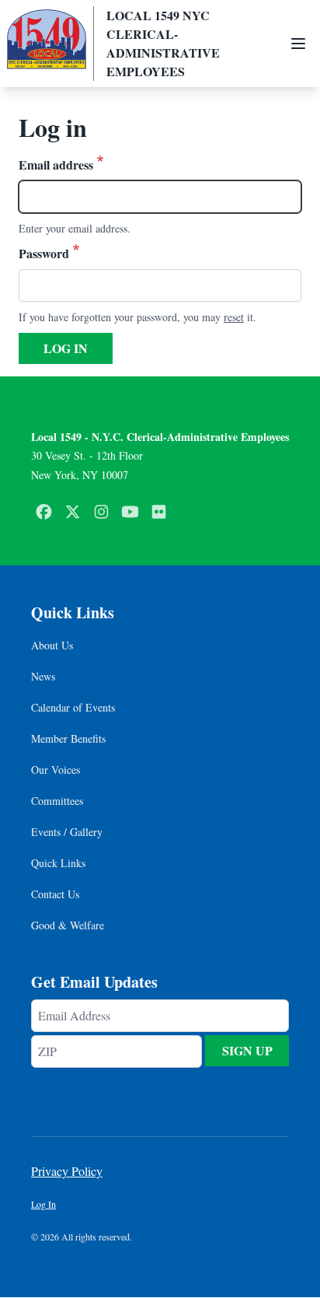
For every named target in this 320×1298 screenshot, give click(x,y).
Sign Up (247, 1050)
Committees (57, 800)
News (43, 676)
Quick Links (58, 862)
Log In (43, 1204)
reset (234, 317)
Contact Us (55, 894)
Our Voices (55, 769)
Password (44, 253)
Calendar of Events (73, 707)
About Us (52, 645)
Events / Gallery (67, 831)
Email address (56, 164)
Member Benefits (68, 738)
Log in (65, 348)
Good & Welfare (67, 925)
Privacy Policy (67, 1171)
